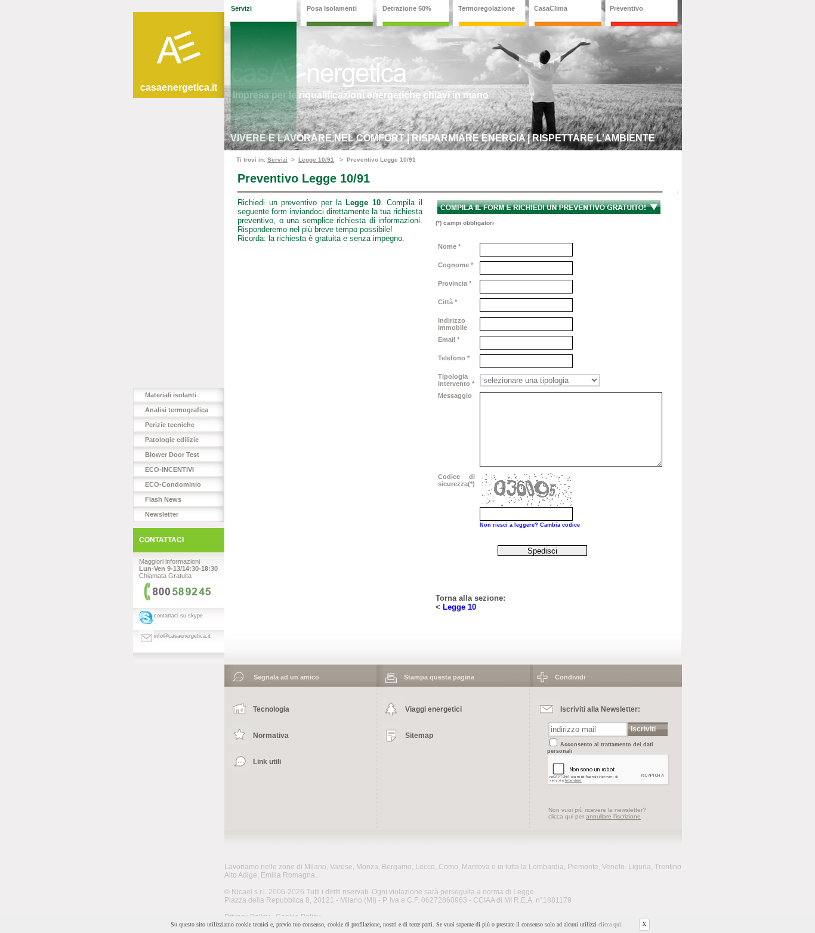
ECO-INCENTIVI (169, 469)
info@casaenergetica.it (182, 636)
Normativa (271, 735)
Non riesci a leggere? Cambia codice (530, 525)
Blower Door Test (172, 454)
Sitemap (419, 735)
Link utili (267, 762)
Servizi (277, 159)
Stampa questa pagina (435, 677)
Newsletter (161, 514)
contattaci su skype (178, 616)
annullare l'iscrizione (613, 816)
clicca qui (609, 925)
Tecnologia (271, 709)
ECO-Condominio (173, 484)
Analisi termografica (176, 409)
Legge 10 (459, 607)
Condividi (566, 677)
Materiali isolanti (170, 394)
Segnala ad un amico (282, 677)
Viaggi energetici (433, 709)
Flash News (163, 499)
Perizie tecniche (170, 424)
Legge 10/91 (316, 159)
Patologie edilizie (172, 439)
